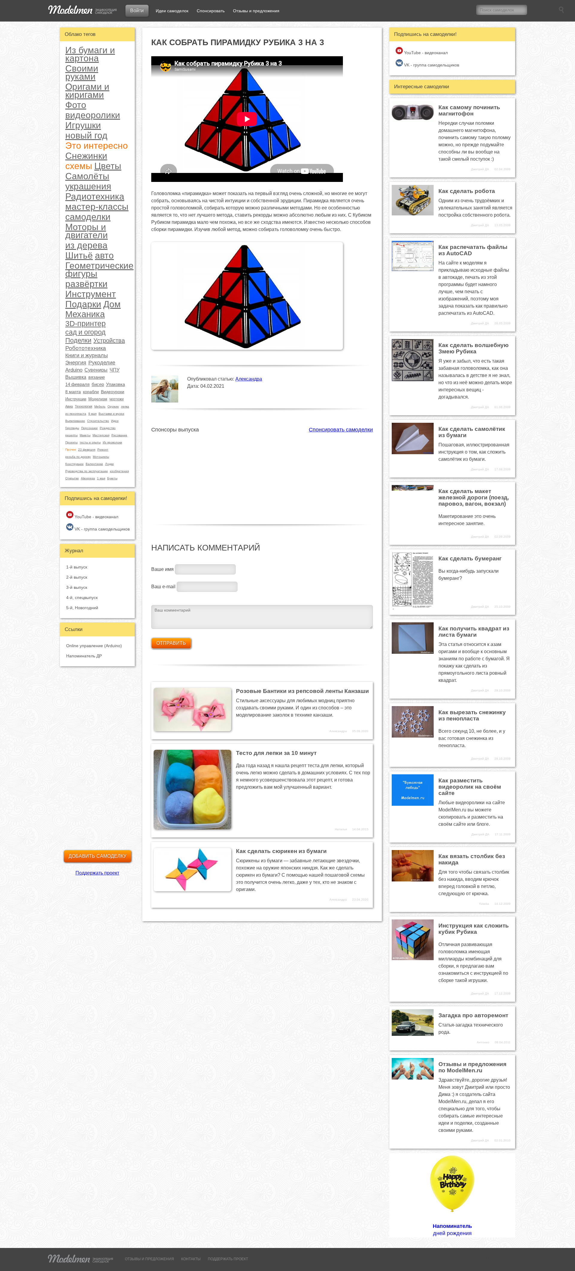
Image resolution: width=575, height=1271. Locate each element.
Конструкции (74, 464)
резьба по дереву (78, 456)
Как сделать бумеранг (470, 558)
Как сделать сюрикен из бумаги (281, 851)
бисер (98, 384)
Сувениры (96, 370)
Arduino (73, 370)
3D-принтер (85, 324)
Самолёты (87, 176)
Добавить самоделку (97, 856)
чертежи (116, 399)
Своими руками (81, 72)
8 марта (73, 391)
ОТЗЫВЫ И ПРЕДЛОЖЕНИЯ (149, 1259)
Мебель (99, 406)
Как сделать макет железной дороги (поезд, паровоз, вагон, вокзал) (473, 497)
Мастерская (101, 435)
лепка (125, 406)
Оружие (113, 406)
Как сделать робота (466, 191)
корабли (91, 391)
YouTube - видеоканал (95, 516)
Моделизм (97, 399)
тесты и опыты (90, 442)
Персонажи (89, 428)
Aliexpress (88, 478)
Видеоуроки (112, 391)
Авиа (69, 406)
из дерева (86, 245)
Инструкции (75, 399)
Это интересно (96, 145)
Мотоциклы (101, 456)
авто (104, 255)
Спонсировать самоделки (341, 430)
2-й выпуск (76, 577)
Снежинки (86, 155)
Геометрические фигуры (99, 269)
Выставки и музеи (111, 413)
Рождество (108, 428)
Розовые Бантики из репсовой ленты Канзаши (302, 691)
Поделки (78, 340)
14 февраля (77, 384)
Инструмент (90, 294)
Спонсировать (211, 10)
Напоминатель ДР (84, 655)
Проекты (71, 442)
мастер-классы (96, 206)
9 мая (92, 413)
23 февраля (86, 449)
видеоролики (92, 115)
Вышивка (75, 377)
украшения (88, 186)
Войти (137, 10)
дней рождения (452, 1229)
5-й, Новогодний (82, 607)
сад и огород (85, 332)
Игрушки (83, 125)
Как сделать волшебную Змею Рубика (473, 348)
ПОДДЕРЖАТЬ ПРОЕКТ (228, 1259)
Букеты (112, 478)
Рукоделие (101, 363)
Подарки (83, 304)
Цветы (107, 166)
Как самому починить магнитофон (469, 110)
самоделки (88, 216)
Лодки (109, 464)
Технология (83, 406)
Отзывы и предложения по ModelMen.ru (472, 1067)
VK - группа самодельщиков (101, 529)
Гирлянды (72, 428)
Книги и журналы (86, 355)
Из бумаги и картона (90, 54)
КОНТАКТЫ (191, 1259)
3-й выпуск (76, 587)
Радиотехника (94, 196)
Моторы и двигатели (86, 231)
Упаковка (115, 384)
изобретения (119, 471)
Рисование (119, 435)
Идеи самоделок (172, 10)
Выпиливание (75, 420)
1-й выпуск (76, 567)
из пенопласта (75, 413)
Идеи (115, 420)
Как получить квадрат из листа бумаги (473, 631)
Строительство (98, 420)
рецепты (71, 435)
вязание (96, 377)
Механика (85, 314)
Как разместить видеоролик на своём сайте (469, 786)
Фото (75, 105)
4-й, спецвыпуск (82, 597)
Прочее (70, 449)
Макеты (85, 435)
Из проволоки (112, 442)
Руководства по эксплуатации (86, 471)
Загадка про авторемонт (473, 1015)
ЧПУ (114, 370)
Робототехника (85, 348)
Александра (248, 378)
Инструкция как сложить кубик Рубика (473, 928)
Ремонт (102, 449)
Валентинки (94, 464)
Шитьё (79, 255)
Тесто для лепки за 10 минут (276, 753)
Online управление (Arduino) (94, 645)
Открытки (72, 478)
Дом (112, 304)
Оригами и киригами (87, 90)
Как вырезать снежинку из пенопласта (472, 715)
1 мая (101, 478)
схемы (78, 166)
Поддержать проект (97, 872)
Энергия (75, 363)
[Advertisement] (262, 475)
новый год (86, 135)
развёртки (86, 283)
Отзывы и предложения (256, 10)
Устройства (109, 340)
